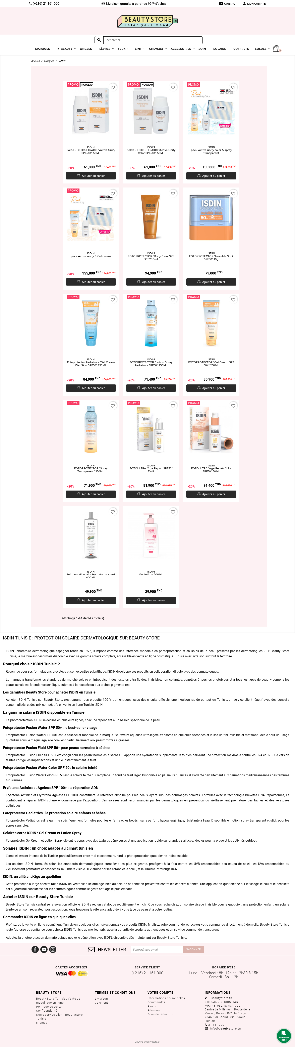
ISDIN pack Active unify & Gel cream (91, 255)
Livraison (101, 998)
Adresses (154, 1010)
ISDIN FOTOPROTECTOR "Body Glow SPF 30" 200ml (151, 256)
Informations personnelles (166, 998)
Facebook (35, 949)
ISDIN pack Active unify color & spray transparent (211, 150)
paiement (101, 1002)
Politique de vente (49, 1006)
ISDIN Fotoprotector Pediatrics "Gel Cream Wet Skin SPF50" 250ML (91, 362)
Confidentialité (46, 1010)
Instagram (52, 949)
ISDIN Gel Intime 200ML (151, 573)
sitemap (42, 1022)
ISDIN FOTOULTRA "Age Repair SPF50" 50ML (151, 468)
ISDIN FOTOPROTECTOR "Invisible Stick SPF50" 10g (211, 256)
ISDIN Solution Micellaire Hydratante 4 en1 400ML (91, 574)
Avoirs (152, 1006)
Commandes (156, 1002)
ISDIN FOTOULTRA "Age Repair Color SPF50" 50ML (211, 468)
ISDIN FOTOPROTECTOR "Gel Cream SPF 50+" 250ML (211, 362)
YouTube (44, 949)
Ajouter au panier (93, 176)
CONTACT (228, 3)
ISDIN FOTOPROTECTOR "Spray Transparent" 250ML (91, 468)
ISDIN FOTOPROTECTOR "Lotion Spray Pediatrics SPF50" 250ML (151, 362)
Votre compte (160, 993)
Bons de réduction (160, 1014)
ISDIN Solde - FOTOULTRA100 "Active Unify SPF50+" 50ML (91, 150)
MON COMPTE (254, 3)
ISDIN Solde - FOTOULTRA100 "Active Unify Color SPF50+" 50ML (151, 150)
